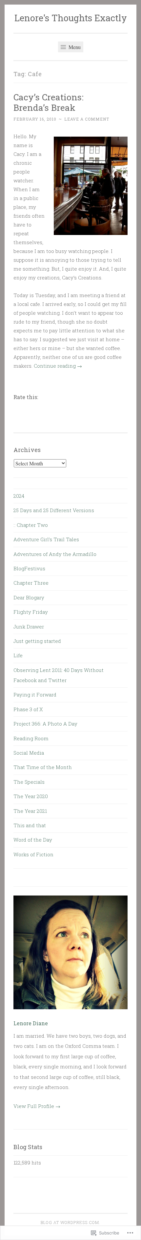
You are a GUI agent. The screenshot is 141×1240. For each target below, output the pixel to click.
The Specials (29, 782)
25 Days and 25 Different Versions (53, 510)
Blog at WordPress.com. (70, 1222)
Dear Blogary (28, 597)
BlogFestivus (29, 568)
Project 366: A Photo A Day (45, 723)
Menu (74, 46)
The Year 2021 (30, 811)
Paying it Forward (34, 694)
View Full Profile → (36, 1106)
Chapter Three (31, 582)
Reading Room (31, 738)
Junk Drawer (28, 626)
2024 (18, 496)
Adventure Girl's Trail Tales (46, 539)
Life (18, 655)
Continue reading (58, 365)
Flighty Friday (30, 612)
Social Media (28, 752)
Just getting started (37, 641)
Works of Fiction (33, 854)
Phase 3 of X (28, 709)
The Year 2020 (30, 796)
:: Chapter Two (30, 525)
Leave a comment (86, 119)
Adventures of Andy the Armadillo (54, 554)
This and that (29, 825)
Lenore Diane (30, 1023)
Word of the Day (32, 839)
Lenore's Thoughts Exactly (70, 18)
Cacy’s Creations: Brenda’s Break (48, 102)
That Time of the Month (42, 767)
